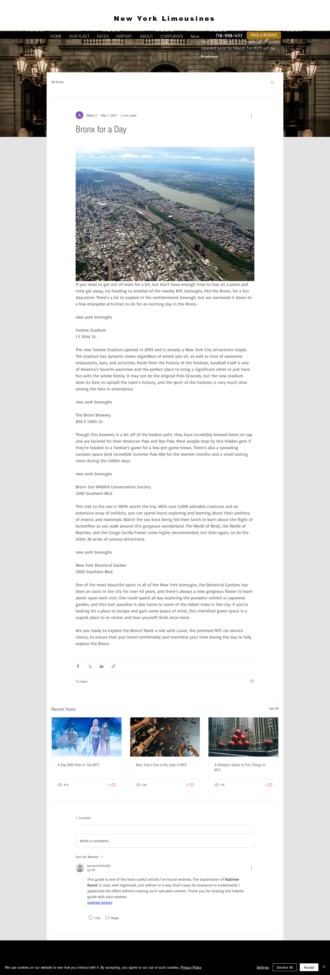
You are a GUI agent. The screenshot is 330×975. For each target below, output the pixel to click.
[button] (272, 82)
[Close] (324, 967)
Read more (209, 56)
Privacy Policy (190, 967)
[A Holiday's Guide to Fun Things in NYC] (243, 737)
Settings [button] (263, 967)
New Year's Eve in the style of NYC (161, 764)
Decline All (285, 967)
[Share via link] (113, 666)
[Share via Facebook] (78, 666)
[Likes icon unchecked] (90, 918)
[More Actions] (251, 868)
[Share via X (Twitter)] (89, 666)
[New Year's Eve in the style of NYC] (165, 737)
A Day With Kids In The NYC (78, 764)
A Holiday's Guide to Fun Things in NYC (239, 767)
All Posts (57, 82)
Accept (309, 967)
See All (274, 708)
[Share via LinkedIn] (101, 666)
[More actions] (251, 115)
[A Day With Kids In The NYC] (87, 737)
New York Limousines (165, 18)
